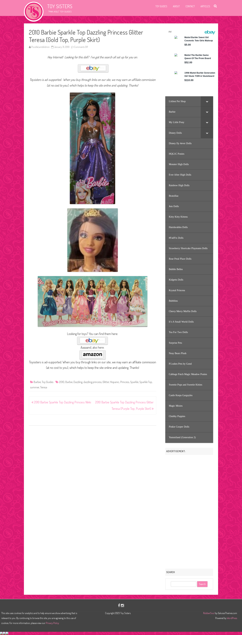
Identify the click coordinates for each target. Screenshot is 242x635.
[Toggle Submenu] (207, 101)
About (176, 6)
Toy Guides (161, 6)
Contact (190, 6)
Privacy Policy (52, 623)
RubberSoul (209, 613)
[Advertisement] (189, 510)
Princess (124, 382)
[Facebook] (119, 605)
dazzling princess (92, 382)
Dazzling (78, 382)
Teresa (43, 387)
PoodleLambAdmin (40, 46)
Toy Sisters (59, 6)
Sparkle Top (145, 382)
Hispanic (114, 382)
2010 (61, 382)
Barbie (37, 382)
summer (34, 387)
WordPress (231, 618)
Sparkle (134, 382)
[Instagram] (122, 605)
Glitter (106, 382)
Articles (205, 6)
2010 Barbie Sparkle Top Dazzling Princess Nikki (62, 402)
